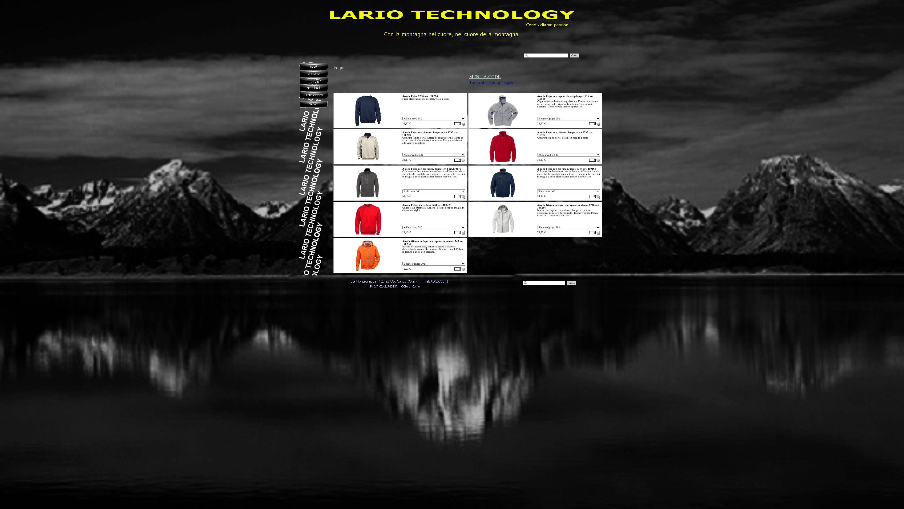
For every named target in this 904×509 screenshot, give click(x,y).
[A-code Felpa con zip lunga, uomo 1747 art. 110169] (503, 183)
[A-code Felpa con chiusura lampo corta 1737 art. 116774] (502, 146)
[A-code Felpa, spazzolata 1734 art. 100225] (368, 219)
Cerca (574, 55)
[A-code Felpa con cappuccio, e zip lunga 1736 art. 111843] (503, 110)
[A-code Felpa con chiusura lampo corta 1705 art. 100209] (368, 146)
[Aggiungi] (463, 124)
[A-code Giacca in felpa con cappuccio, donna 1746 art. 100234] (503, 219)
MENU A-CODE (485, 76)
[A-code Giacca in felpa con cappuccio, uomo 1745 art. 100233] (368, 255)
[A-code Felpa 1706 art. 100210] (368, 110)
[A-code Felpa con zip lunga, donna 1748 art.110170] (368, 183)
